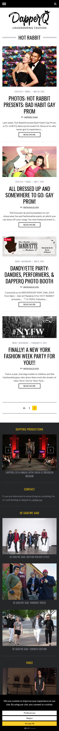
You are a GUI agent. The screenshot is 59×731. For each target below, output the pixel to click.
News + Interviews (23, 261)
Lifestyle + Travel (23, 91)
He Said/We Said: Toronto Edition (29, 649)
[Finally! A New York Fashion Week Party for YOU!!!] (29, 327)
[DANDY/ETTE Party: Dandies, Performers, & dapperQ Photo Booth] (29, 246)
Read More (29, 134)
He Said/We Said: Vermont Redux (29, 602)
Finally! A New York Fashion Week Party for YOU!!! (29, 356)
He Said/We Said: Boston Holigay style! (29, 557)
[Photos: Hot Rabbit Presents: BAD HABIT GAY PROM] (29, 66)
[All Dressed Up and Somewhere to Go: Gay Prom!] (29, 161)
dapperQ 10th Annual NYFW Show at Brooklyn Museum (29, 474)
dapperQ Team (31, 117)
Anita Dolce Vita (31, 207)
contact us (37, 499)
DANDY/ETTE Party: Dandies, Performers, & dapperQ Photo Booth (29, 274)
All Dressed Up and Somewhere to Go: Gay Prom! (29, 195)
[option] (29, 456)
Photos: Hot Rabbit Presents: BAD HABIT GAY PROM (29, 104)
